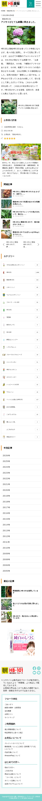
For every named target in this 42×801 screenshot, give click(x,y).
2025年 (6, 461)
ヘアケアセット (22, 347)
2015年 (6, 519)
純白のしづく (22, 324)
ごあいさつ (9, 704)
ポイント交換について (13, 780)
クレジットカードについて (14, 743)
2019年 (6, 496)
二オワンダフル (22, 414)
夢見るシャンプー (22, 339)
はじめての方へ (12, 762)
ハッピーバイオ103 (22, 384)
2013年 (6, 531)
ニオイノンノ (22, 287)
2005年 (6, 571)
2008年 (6, 559)
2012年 (6, 536)
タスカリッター (22, 377)
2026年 (6, 456)
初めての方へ (9, 767)
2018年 (6, 502)
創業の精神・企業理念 (13, 708)
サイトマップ (9, 717)
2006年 (6, 565)
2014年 (6, 525)
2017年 (6, 507)
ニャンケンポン (22, 362)
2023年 (6, 473)
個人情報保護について (13, 729)
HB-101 (23, 272)
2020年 (6, 490)
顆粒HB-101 (11, 11)
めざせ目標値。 (22, 407)
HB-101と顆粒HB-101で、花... (29, 244)
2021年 (6, 484)
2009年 (6, 554)
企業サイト (9, 714)
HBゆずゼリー (22, 437)
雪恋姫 (22, 317)
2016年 (6, 513)
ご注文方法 (9, 771)
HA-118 (22, 332)
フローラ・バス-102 (22, 302)
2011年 (6, 542)
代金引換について (11, 752)
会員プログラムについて (14, 784)
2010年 (6, 548)
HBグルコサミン (22, 369)
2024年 (6, 467)
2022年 (6, 479)
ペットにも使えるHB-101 (22, 399)
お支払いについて (13, 738)
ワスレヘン (22, 392)
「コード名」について (13, 777)
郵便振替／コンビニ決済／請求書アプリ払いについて (20, 748)
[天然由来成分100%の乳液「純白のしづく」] (21, 642)
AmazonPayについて (12, 755)
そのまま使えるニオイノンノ (22, 265)
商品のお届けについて (13, 774)
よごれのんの (22, 429)
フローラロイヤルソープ (22, 354)
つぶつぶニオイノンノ (22, 294)
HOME (3, 11)
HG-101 (22, 309)
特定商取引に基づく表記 (14, 733)
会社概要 (8, 711)
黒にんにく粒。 (22, 422)
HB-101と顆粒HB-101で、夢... (12, 244)
